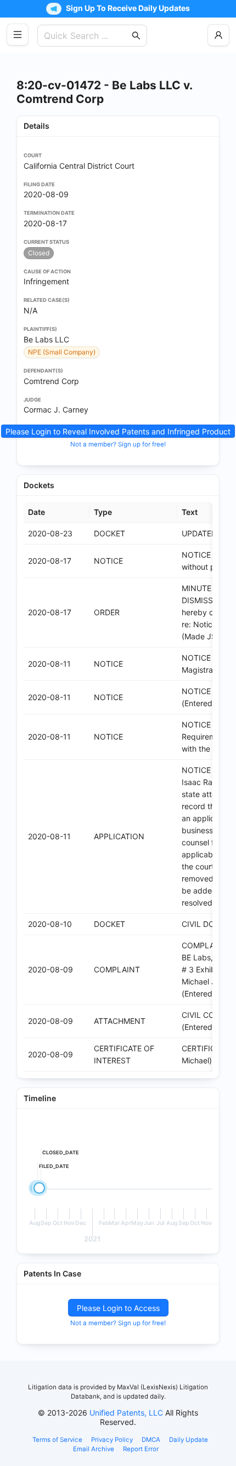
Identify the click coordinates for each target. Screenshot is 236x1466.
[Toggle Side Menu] (18, 34)
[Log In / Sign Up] (218, 35)
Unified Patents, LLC (126, 1412)
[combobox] (87, 35)
